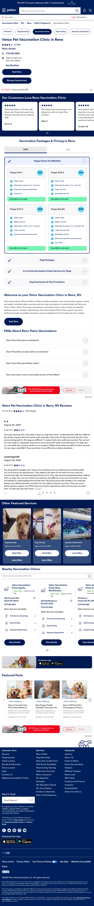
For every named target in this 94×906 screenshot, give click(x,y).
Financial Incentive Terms (14, 822)
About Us (69, 758)
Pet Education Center (46, 785)
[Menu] (3, 10)
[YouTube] (25, 830)
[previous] (5, 493)
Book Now (16, 72)
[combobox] (47, 576)
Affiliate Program (73, 771)
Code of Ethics (72, 761)
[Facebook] (4, 830)
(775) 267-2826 (83, 604)
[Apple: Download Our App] (9, 841)
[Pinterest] (14, 830)
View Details (14, 642)
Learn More (17, 560)
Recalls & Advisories (11, 764)
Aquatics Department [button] (80, 32)
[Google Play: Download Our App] (25, 841)
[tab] (25, 150)
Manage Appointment (17, 81)
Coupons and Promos (75, 782)
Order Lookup (8, 761)
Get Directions (12, 65)
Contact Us (7, 775)
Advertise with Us (73, 792)
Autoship (40, 782)
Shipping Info (8, 758)
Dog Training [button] (61, 32)
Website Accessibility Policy (15, 778)
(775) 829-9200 (13, 53)
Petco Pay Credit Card (46, 761)
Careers (68, 754)
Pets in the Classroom (46, 795)
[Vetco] (6, 853)
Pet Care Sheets (44, 788)
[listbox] (48, 116)
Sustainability (71, 788)
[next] (88, 493)
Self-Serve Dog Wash (46, 764)
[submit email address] (31, 800)
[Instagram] (19, 830)
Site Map (64, 862)
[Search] (77, 10)
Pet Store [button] (7, 32)
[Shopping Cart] (90, 10)
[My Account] (84, 10)
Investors (69, 785)
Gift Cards (69, 778)
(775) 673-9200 (47, 607)
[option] (20, 116)
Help (4, 771)
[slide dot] (48, 133)
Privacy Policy (23, 862)
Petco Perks (41, 754)
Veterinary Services (45, 771)
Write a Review (9, 49)
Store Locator (8, 768)
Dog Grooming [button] (23, 32)
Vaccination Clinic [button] (42, 32)
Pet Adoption (42, 778)
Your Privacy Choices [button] (42, 862)
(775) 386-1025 (10, 604)
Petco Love (70, 775)
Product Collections (45, 792)
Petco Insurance (44, 775)
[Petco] (11, 10)
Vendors (68, 768)
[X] (9, 830)
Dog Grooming (43, 758)
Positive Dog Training (46, 768)
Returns (5, 754)
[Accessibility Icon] (5, 871)
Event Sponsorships (74, 764)
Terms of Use (19, 820)
